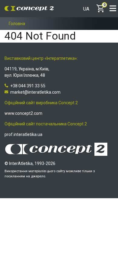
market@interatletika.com (35, 92)
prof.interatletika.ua (23, 134)
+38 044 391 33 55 (27, 85)
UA (86, 9)
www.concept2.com (23, 113)
